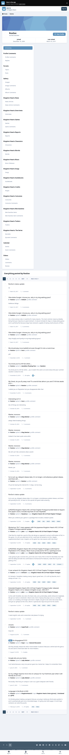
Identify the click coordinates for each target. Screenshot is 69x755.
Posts (6, 73)
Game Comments (10, 127)
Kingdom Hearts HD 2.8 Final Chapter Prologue (46, 514)
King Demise (25, 417)
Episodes (8, 234)
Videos (7, 259)
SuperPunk (24, 627)
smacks (11, 625)
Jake (22, 531)
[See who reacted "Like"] (33, 375)
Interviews (8, 114)
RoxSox (12, 299)
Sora (22, 350)
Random (43, 366)
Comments (8, 262)
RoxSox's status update (16, 284)
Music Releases (9, 163)
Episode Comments (11, 237)
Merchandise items (11, 212)
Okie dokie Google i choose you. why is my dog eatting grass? (29, 297)
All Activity (8, 48)
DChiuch (24, 572)
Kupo (23, 643)
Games (7, 123)
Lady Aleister (25, 660)
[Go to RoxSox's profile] (5, 285)
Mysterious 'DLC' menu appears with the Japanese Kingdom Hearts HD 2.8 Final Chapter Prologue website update (35, 528)
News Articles (9, 101)
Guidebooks (8, 181)
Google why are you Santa (17, 658)
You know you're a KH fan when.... (20, 364)
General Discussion (35, 643)
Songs (7, 172)
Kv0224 (23, 299)
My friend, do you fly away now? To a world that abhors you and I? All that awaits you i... (36, 382)
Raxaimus (24, 514)
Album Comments (10, 92)
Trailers (7, 225)
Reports (7, 136)
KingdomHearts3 (26, 693)
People (7, 190)
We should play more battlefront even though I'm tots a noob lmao (31, 348)
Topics (7, 69)
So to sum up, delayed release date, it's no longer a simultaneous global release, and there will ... (35, 478)
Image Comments (10, 85)
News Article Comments (12, 105)
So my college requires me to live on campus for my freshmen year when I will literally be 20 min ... (35, 675)
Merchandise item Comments (14, 216)
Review (7, 266)
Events (7, 246)
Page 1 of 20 (34, 279)
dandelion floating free (28, 366)
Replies (7, 60)
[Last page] (27, 278)
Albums (7, 89)
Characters (8, 145)
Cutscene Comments (11, 203)
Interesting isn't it (14, 399)
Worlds (7, 154)
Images (7, 82)
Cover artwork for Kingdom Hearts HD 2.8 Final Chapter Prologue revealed (34, 570)
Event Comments (10, 250)
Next (23, 279)
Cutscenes (8, 200)
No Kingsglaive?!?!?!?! (20, 640)
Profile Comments (10, 57)
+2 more (59, 564)
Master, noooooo (14, 414)
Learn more (3, 3)
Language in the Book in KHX (18, 691)
